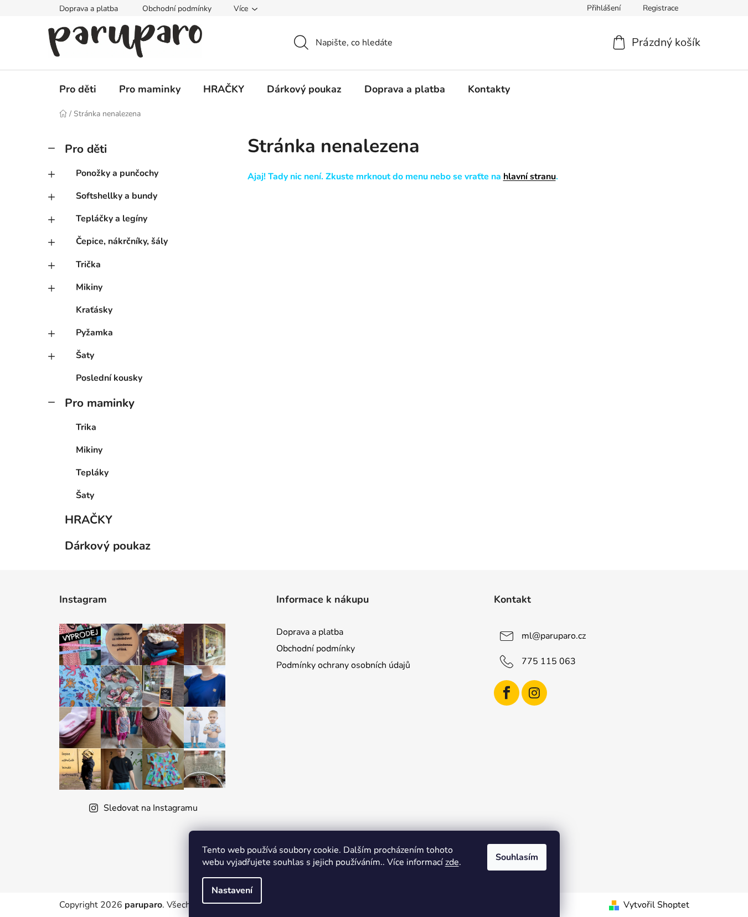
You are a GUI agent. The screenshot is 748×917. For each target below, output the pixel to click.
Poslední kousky (109, 378)
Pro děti (86, 149)
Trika (86, 427)
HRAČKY (88, 519)
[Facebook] (506, 693)
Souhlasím (517, 857)
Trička (88, 264)
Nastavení (231, 890)
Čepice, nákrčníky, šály (122, 241)
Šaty (85, 355)
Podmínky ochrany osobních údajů (343, 665)
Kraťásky (94, 310)
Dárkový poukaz (108, 545)
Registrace (660, 8)
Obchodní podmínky (176, 8)
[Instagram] (534, 693)
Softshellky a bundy (116, 196)
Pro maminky (100, 403)
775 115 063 (549, 661)
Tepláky (92, 473)
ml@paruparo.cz (554, 636)
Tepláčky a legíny (111, 219)
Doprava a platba (88, 8)
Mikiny (89, 287)
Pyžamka (94, 333)
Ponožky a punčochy (117, 173)
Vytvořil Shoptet (656, 905)
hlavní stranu (529, 176)
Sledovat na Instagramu (151, 808)
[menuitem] (77, 89)
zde (452, 862)
